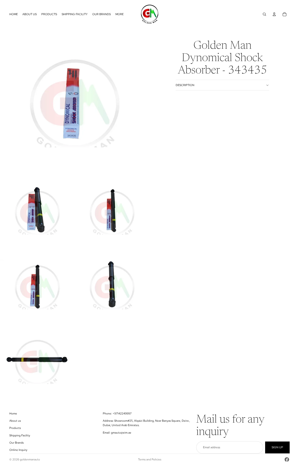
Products (15, 428)
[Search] (264, 14)
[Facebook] (287, 459)
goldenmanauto (30, 459)
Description (185, 85)
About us (15, 421)
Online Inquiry (18, 450)
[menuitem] (119, 14)
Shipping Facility (19, 435)
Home (13, 413)
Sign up (277, 447)
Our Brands (16, 443)
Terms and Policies (149, 459)
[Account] (274, 14)
